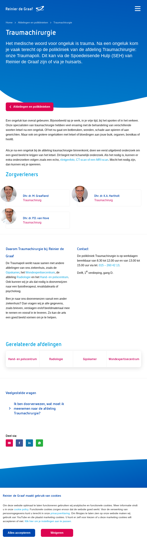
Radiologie (24, 277)
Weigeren (57, 532)
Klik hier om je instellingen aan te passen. (48, 521)
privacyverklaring (60, 513)
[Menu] (137, 8)
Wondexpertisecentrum (40, 272)
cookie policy (21, 509)
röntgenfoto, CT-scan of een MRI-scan (84, 159)
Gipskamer (12, 272)
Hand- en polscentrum (54, 277)
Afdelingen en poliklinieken (31, 106)
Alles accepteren (19, 532)
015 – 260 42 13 (109, 265)
